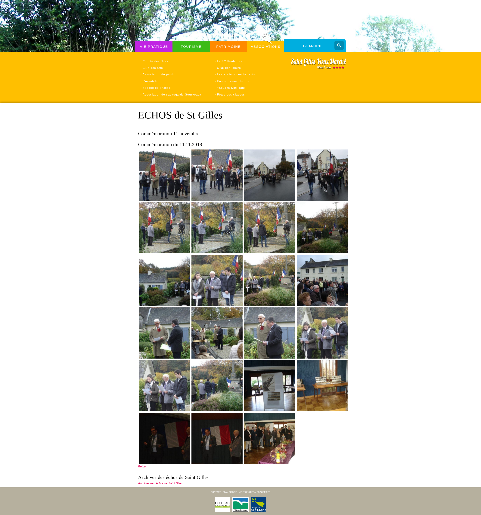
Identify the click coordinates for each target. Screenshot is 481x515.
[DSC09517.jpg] (217, 438)
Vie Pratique (154, 47)
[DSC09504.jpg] (164, 280)
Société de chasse (157, 87)
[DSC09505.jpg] (217, 280)
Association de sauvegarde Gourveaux (172, 94)
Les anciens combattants (236, 74)
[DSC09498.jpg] (269, 175)
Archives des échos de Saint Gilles (160, 483)
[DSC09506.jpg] (269, 280)
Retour (142, 466)
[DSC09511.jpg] (322, 333)
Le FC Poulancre (229, 61)
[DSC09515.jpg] (322, 385)
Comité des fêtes (156, 61)
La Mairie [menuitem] (313, 46)
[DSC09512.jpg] (164, 385)
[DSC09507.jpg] (322, 280)
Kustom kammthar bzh (234, 81)
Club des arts (153, 67)
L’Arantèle (150, 81)
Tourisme (191, 47)
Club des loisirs (229, 67)
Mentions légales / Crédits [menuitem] (254, 492)
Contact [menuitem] (216, 492)
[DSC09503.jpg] (322, 227)
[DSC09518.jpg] (269, 438)
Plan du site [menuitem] (230, 492)
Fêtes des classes (231, 94)
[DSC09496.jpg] (164, 175)
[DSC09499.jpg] (322, 175)
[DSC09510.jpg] (269, 333)
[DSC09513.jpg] (217, 385)
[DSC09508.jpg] (164, 333)
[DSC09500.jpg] (164, 227)
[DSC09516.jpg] (164, 438)
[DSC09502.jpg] (269, 227)
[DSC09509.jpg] (217, 333)
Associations (266, 47)
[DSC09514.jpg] (269, 385)
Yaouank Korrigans (231, 87)
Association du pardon (159, 74)
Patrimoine (228, 47)
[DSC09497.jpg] (217, 175)
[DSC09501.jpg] (217, 227)
